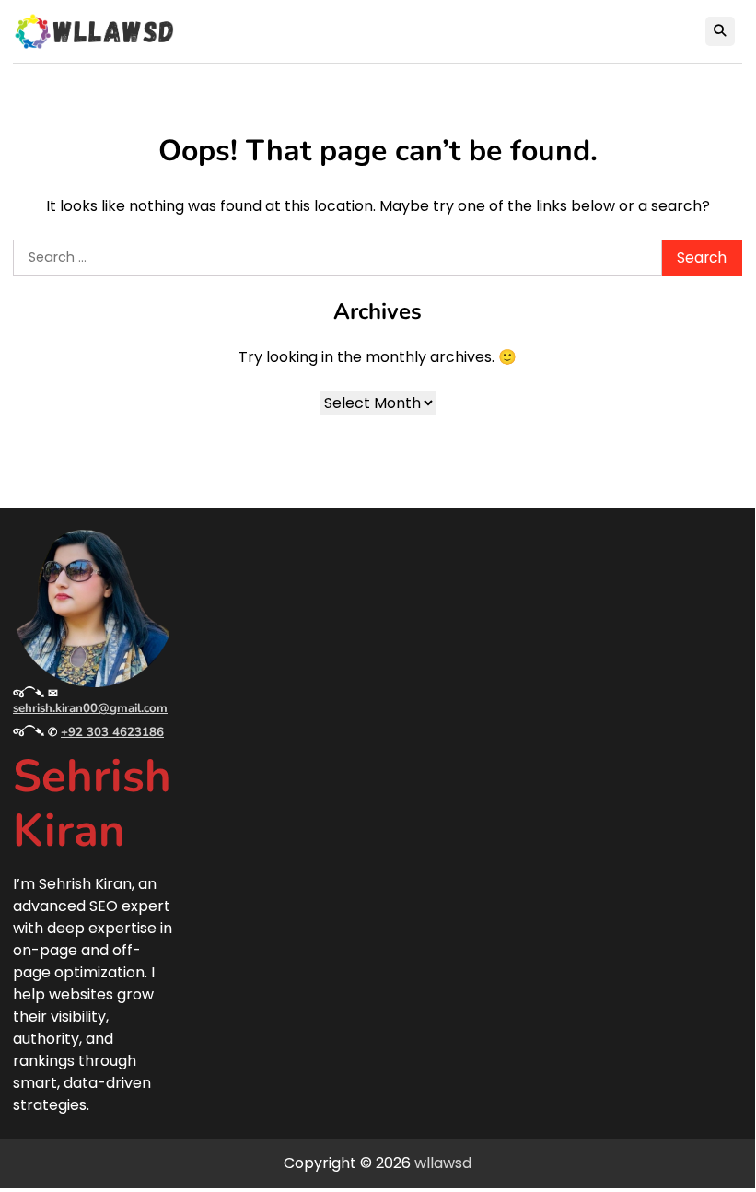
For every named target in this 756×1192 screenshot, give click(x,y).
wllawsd (442, 1163)
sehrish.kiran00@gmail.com (90, 708)
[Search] (720, 31)
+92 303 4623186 (112, 732)
